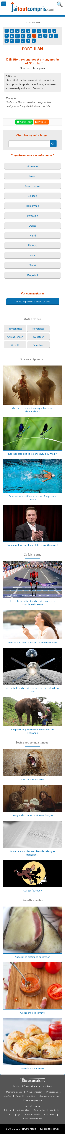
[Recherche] (59, 4)
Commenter (26, 121)
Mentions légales (14, 1091)
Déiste (32, 225)
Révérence (38, 328)
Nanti (32, 235)
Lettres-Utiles (22, 1110)
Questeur (38, 336)
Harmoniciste (15, 328)
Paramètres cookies (25, 1096)
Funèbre (32, 245)
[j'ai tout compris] (32, 7)
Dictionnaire (32, 22)
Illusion (32, 176)
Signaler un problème (49, 1096)
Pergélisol (32, 275)
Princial (7, 1110)
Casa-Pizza (49, 1114)
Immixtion (32, 215)
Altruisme (32, 166)
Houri (32, 255)
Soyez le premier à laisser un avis (33, 301)
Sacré (32, 265)
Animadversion (15, 336)
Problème (43, 121)
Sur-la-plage (15, 1114)
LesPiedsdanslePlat (32, 1118)
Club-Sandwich (32, 1114)
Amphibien (38, 345)
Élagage (32, 196)
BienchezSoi (39, 1110)
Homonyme (32, 205)
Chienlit (15, 345)
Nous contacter (34, 1091)
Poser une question (32, 1100)
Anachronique (32, 186)
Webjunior (55, 1110)
